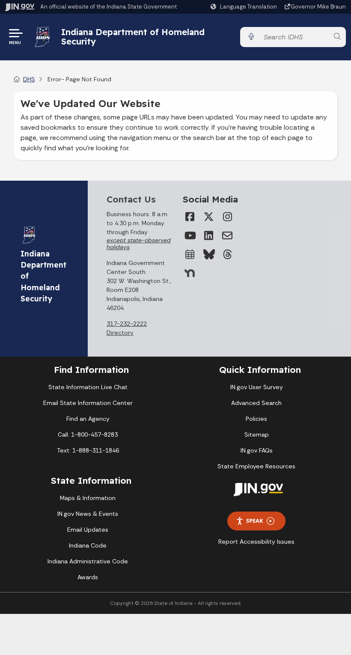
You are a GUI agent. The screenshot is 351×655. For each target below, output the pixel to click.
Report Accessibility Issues (256, 541)
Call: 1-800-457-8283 (88, 434)
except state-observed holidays (139, 243)
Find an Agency (88, 419)
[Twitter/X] (208, 216)
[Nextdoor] (189, 273)
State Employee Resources (256, 466)
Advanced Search (256, 403)
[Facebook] (189, 216)
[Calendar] (189, 254)
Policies (256, 419)
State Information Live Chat (88, 387)
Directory (120, 332)
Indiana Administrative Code (88, 561)
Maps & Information (88, 498)
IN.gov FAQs (257, 450)
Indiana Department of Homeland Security (133, 37)
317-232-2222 (127, 323)
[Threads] (227, 254)
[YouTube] (189, 235)
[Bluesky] (208, 254)
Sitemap (256, 434)
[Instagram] (227, 216)
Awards (87, 577)
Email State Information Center (88, 403)
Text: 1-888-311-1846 (88, 450)
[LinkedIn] (208, 235)
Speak (254, 520)
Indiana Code (88, 545)
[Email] (227, 235)
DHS (29, 79)
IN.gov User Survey (256, 387)
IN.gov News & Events (87, 514)
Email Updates (87, 529)
